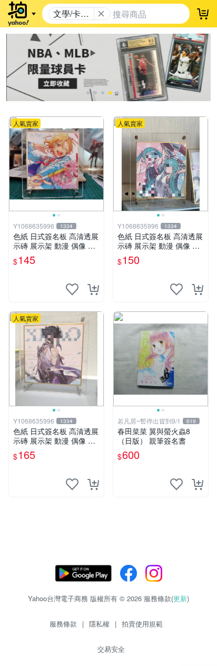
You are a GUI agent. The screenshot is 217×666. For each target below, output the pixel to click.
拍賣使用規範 (142, 624)
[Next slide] (97, 164)
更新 (180, 598)
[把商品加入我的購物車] (93, 289)
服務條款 (63, 624)
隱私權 (99, 624)
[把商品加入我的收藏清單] (72, 289)
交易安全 (111, 649)
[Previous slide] (16, 164)
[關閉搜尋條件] (101, 13)
